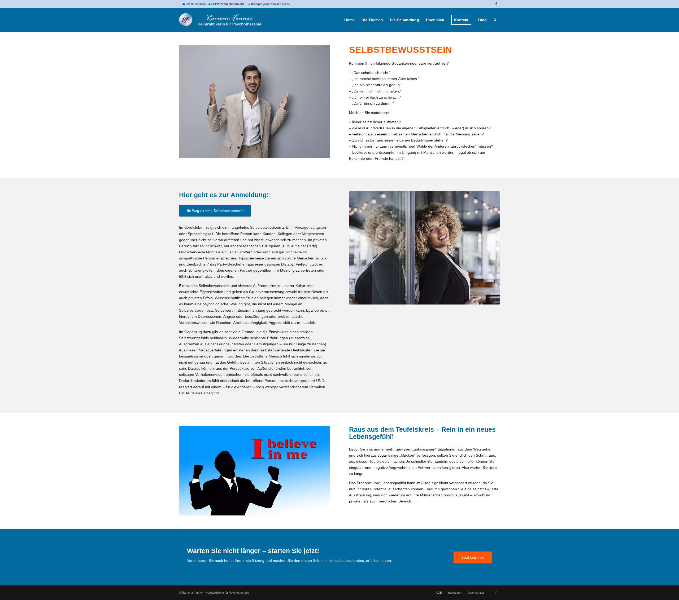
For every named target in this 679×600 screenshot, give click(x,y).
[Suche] (495, 20)
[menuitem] (349, 20)
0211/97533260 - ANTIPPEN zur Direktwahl (215, 4)
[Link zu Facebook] (496, 4)
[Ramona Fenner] (220, 20)
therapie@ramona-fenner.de (270, 4)
